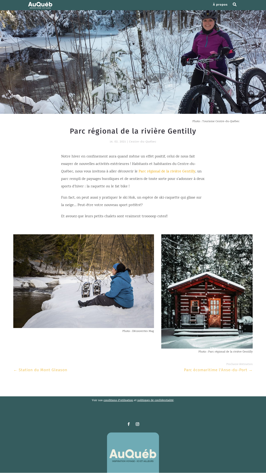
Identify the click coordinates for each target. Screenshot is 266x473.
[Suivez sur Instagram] (137, 424)
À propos (220, 4)
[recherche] (236, 6)
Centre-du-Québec (142, 142)
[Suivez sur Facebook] (128, 424)
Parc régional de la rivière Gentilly (167, 171)
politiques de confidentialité (155, 400)
